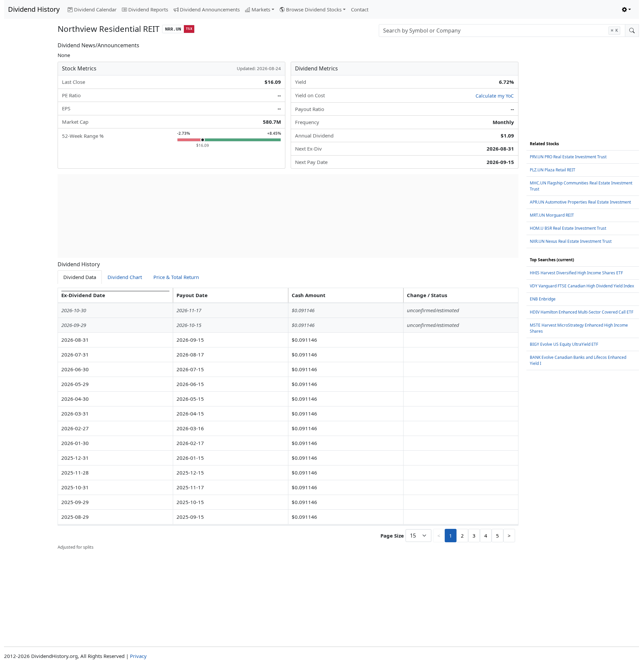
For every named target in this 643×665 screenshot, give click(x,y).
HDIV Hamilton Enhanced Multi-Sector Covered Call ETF (581, 312)
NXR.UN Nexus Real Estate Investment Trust (571, 241)
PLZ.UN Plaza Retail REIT (552, 170)
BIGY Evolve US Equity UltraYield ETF (564, 344)
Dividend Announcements (210, 9)
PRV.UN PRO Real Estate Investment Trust (568, 157)
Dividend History (34, 9)
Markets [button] (261, 9)
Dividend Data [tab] (79, 277)
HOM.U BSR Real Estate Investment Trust (568, 228)
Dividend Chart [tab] (125, 277)
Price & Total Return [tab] (176, 277)
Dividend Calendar (95, 9)
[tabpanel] (288, 419)
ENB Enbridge (543, 299)
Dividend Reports (148, 9)
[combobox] (502, 30)
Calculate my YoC (495, 96)
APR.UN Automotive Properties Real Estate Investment (580, 202)
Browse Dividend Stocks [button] (314, 9)
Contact (359, 9)
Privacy (138, 656)
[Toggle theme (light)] (626, 9)
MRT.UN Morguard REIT (552, 215)
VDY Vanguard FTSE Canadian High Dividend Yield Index (582, 286)
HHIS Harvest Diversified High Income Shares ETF (576, 273)
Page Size (392, 535)
